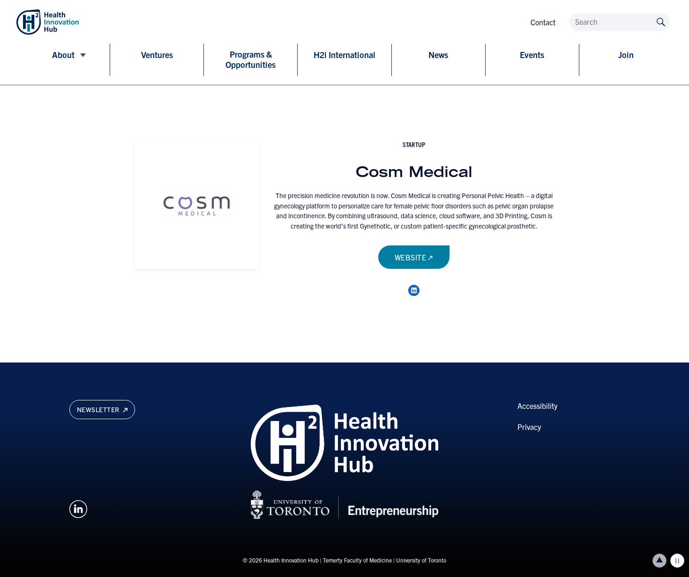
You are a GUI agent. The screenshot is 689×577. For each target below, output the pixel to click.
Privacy (529, 426)
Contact (543, 22)
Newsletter (99, 409)
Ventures (157, 55)
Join (626, 55)
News (438, 55)
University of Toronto (421, 559)
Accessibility (537, 405)
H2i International (344, 55)
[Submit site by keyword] (661, 21)
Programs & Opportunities (250, 59)
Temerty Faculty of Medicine (357, 559)
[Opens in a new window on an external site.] (78, 507)
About (63, 55)
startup (414, 144)
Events (532, 55)
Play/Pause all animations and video (677, 561)
